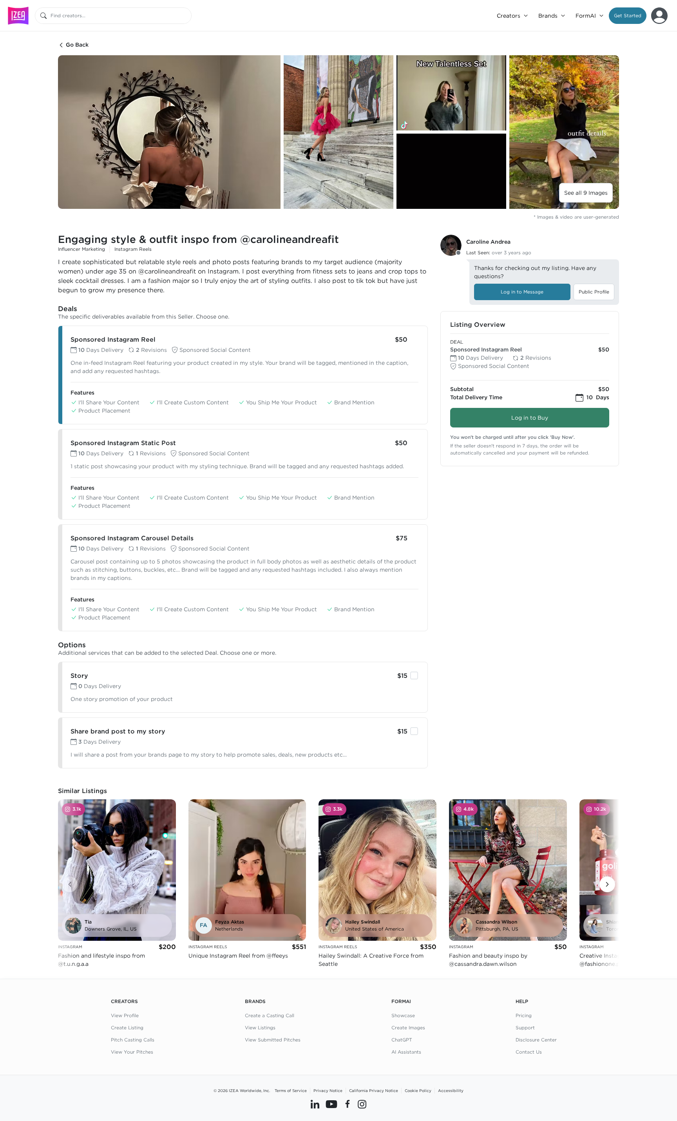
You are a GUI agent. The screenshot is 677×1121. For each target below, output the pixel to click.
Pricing (524, 1015)
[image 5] (564, 132)
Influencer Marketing (81, 249)
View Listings (260, 1027)
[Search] (43, 15)
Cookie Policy (418, 1090)
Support (525, 1027)
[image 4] (451, 171)
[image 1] (169, 132)
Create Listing (127, 1027)
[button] (627, 15)
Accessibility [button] (450, 1090)
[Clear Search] (186, 15)
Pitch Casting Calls (132, 1040)
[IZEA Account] (659, 15)
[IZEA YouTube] (331, 1104)
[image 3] (451, 92)
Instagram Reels (133, 249)
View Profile (125, 1015)
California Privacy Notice (373, 1090)
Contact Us (529, 1052)
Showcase (403, 1015)
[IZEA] (18, 15)
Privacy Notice (327, 1090)
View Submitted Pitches (272, 1040)
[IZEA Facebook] (347, 1104)
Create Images (408, 1027)
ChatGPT (401, 1040)
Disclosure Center (536, 1040)
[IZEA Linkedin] (315, 1104)
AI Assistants (406, 1052)
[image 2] (338, 132)
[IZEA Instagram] (362, 1104)
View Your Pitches (132, 1052)
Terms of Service (291, 1090)
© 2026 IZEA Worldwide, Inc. (242, 1090)
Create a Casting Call (269, 1015)
